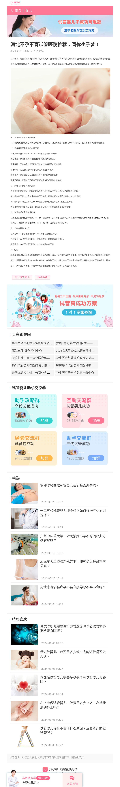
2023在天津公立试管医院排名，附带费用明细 (85, 350)
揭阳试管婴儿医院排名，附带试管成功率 (38, 365)
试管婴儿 (14, 757)
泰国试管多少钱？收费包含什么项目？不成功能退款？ (47, 372)
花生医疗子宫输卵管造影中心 (75, 372)
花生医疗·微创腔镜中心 (27, 350)
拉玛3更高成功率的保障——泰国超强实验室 (84, 343)
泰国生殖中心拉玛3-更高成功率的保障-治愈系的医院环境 (49, 343)
